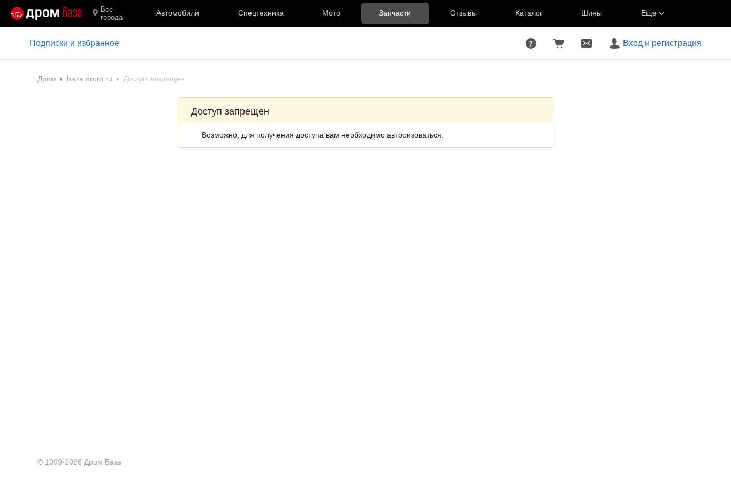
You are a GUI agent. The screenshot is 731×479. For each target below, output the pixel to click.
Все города (112, 13)
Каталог (529, 13)
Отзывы (463, 13)
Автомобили (177, 13)
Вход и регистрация (662, 43)
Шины (591, 13)
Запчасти (395, 13)
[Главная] (46, 13)
